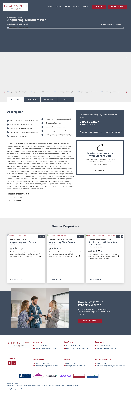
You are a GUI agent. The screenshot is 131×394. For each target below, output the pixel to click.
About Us (76, 7)
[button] (127, 58)
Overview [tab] (15, 99)
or (87, 125)
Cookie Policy (27, 385)
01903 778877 (89, 122)
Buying (50, 7)
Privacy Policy (19, 385)
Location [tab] (32, 99)
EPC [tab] (65, 99)
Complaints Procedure (73, 385)
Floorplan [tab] (48, 99)
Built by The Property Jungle (14, 389)
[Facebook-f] (9, 363)
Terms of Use (10, 385)
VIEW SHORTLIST (108, 24)
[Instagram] (14, 363)
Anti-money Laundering (38, 385)
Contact (85, 7)
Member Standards (60, 385)
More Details (17, 279)
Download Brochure (92, 132)
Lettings (67, 7)
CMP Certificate (50, 385)
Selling (58, 7)
